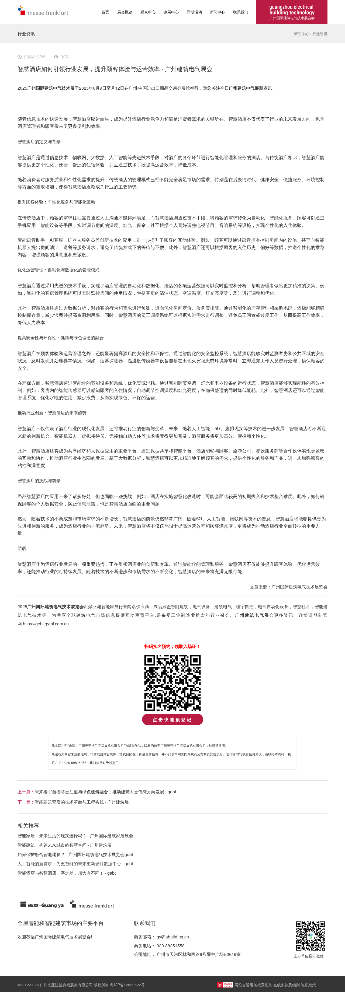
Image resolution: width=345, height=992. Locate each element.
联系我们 (240, 12)
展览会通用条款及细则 (253, 984)
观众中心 (148, 12)
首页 (105, 12)
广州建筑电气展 (244, 88)
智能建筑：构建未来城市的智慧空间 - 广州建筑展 (65, 845)
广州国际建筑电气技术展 (51, 88)
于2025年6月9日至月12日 (99, 88)
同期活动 (194, 12)
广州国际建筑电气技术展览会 (55, 606)
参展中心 (171, 12)
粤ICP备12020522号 (127, 984)
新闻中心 (217, 12)
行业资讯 (319, 33)
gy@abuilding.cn (173, 937)
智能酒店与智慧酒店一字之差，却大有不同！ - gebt (67, 873)
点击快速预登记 (172, 719)
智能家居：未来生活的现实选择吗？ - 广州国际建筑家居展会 (75, 835)
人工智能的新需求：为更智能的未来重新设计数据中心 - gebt (75, 863)
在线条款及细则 (286, 984)
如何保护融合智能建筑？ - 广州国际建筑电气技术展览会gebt (75, 854)
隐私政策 (308, 984)
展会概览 (124, 12)
